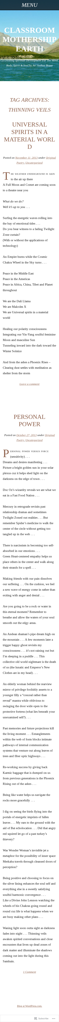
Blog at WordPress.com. (29, 1006)
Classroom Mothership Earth (29, 39)
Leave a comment (29, 384)
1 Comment (29, 971)
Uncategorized (34, 162)
